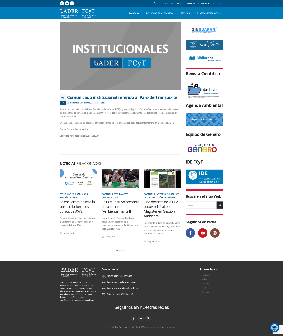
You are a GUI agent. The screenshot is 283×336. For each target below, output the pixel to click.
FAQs (204, 288)
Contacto (218, 3)
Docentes (74, 103)
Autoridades (204, 3)
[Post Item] (78, 178)
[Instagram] (72, 3)
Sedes (180, 3)
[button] (117, 250)
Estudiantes (85, 103)
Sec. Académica (98, 103)
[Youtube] (67, 3)
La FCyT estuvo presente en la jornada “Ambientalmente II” (78, 206)
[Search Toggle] (154, 3)
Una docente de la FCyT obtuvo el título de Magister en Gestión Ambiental (120, 208)
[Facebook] (62, 3)
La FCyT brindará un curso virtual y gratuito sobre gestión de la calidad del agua (161, 208)
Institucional (167, 3)
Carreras (190, 3)
